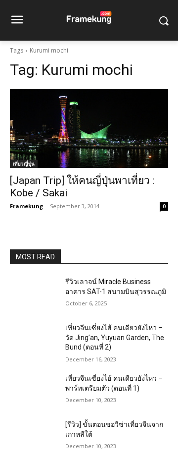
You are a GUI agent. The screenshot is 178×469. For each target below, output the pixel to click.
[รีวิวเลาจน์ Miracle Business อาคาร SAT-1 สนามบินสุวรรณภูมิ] (33, 293)
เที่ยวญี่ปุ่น (24, 163)
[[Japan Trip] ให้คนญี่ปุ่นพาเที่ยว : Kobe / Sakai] (89, 128)
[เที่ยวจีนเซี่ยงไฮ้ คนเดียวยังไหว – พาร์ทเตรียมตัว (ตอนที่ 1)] (33, 390)
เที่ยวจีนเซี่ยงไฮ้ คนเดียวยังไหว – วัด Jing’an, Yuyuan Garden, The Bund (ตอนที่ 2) (114, 337)
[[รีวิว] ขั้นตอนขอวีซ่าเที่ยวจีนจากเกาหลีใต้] (33, 436)
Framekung (26, 206)
